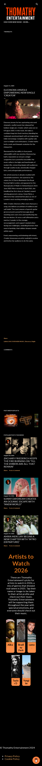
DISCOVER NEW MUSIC (16, 341)
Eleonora (28, 341)
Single (33, 341)
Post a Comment (14, 470)
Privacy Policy (12, 756)
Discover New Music (13, 22)
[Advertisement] (21, 308)
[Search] (36, 3)
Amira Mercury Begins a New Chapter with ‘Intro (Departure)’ (20, 539)
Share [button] (5, 338)
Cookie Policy (12, 759)
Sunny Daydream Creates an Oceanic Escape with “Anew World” (20, 501)
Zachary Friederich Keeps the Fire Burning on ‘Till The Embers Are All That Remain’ (20, 462)
